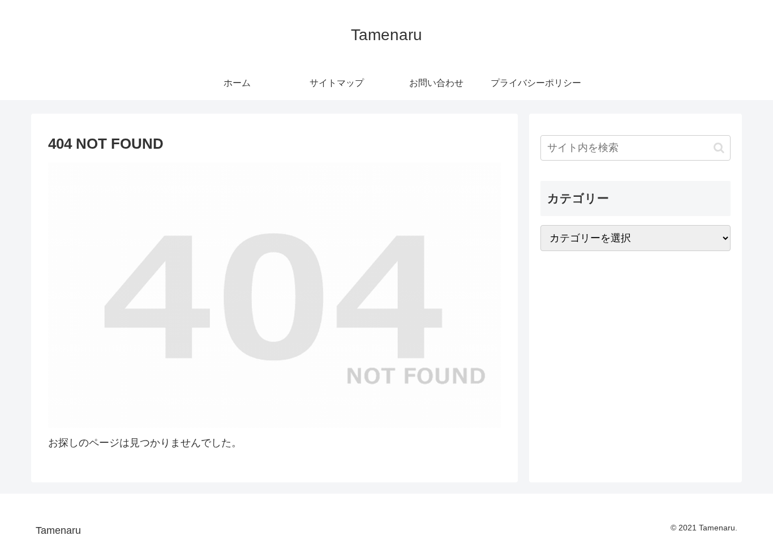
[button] (719, 147)
